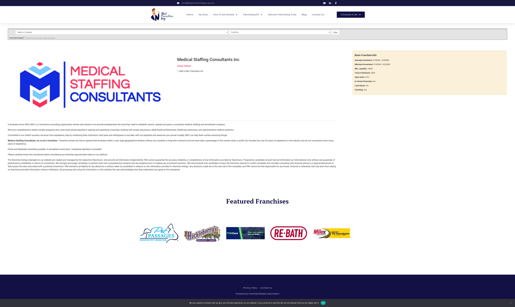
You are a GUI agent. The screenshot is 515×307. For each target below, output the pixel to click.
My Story (203, 14)
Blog (304, 14)
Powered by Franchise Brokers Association (257, 293)
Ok (323, 303)
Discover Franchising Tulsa (282, 14)
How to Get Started (223, 14)
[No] (510, 303)
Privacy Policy (250, 287)
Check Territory (184, 65)
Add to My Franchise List (191, 71)
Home (189, 14)
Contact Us (318, 14)
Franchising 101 (251, 14)
